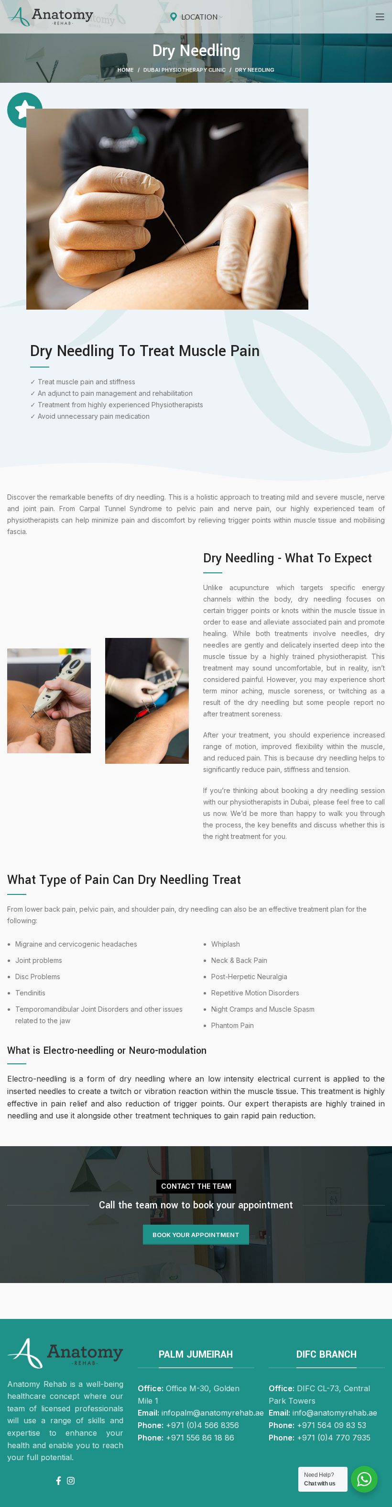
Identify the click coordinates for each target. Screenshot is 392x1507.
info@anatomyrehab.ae (335, 1413)
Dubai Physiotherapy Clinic (184, 70)
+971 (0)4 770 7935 (333, 1437)
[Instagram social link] (70, 1481)
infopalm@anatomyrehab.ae (213, 1413)
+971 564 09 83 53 (331, 1425)
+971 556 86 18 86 (200, 1437)
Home (126, 70)
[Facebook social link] (58, 1481)
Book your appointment (196, 1235)
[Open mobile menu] (380, 16)
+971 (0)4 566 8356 (202, 1425)
